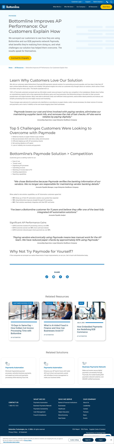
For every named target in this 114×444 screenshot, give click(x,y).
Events (85, 418)
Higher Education (63, 412)
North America (97, 2)
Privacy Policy (13, 432)
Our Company (81, 7)
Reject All (87, 440)
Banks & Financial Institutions (67, 402)
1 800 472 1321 (14, 406)
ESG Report (76, 429)
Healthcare (61, 409)
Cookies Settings (74, 440)
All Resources (93, 7)
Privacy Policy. (28, 440)
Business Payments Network (42, 406)
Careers (85, 409)
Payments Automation (40, 402)
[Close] (111, 440)
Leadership (86, 406)
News (85, 415)
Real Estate (61, 418)
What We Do (57, 7)
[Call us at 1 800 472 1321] (107, 2)
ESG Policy (84, 429)
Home (10, 68)
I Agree (101, 440)
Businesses (61, 406)
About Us (86, 402)
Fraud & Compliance (39, 415)
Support (87, 2)
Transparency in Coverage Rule (95, 433)
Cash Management (39, 412)
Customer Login (76, 2)
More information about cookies (11, 442)
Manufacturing (63, 415)
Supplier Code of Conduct (97, 429)
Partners (85, 412)
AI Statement (23, 432)
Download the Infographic (20, 58)
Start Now (106, 7)
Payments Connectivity (40, 409)
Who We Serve (69, 7)
